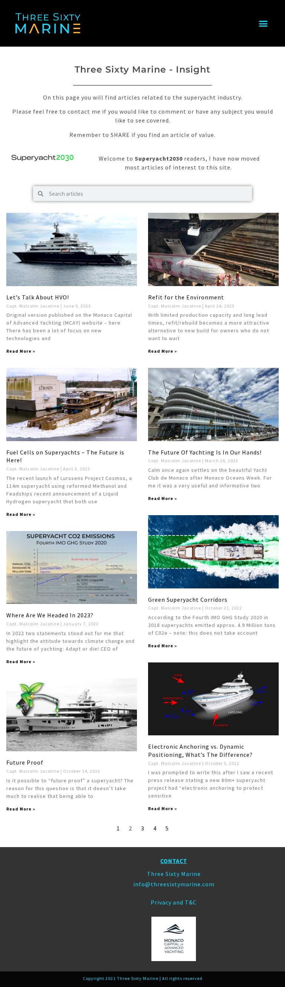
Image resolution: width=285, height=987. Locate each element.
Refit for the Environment (186, 297)
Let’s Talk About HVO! (37, 297)
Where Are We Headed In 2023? (50, 615)
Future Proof (24, 762)
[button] (263, 23)
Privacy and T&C (174, 902)
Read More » (20, 351)
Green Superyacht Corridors (187, 599)
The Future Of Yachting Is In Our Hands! (205, 452)
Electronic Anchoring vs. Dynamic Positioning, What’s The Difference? (200, 750)
